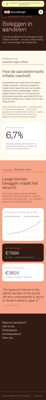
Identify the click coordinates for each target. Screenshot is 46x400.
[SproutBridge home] (15, 12)
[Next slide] (42, 3)
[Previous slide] (3, 3)
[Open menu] (40, 12)
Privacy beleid (37, 395)
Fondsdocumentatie (14, 364)
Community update (14, 370)
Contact (8, 357)
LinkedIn (38, 388)
